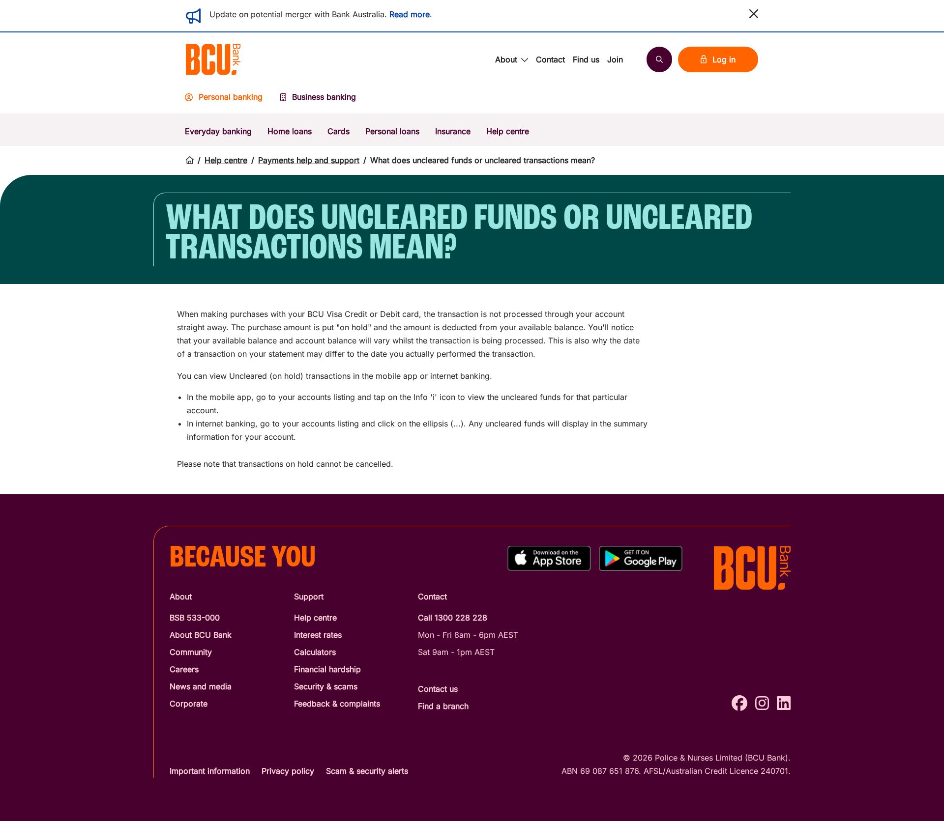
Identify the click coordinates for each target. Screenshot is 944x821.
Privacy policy (288, 771)
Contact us (438, 689)
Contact (550, 59)
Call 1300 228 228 (452, 618)
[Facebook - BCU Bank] (739, 703)
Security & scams (325, 686)
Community (191, 652)
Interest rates (318, 635)
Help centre (507, 131)
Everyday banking (218, 131)
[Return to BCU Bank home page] (213, 59)
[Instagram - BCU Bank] (762, 703)
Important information (210, 771)
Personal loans (392, 131)
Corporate (188, 703)
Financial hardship (327, 669)
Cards (338, 131)
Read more (409, 14)
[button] (753, 14)
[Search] (659, 59)
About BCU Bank (201, 635)
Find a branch (443, 706)
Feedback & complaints (337, 703)
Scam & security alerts (367, 771)
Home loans (289, 131)
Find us (586, 59)
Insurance (453, 131)
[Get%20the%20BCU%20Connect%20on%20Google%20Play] (640, 558)
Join (615, 59)
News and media (201, 686)
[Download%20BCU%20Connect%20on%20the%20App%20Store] (549, 558)
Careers (184, 669)
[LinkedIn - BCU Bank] (784, 703)
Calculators (315, 652)
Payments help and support (308, 160)
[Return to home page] (190, 160)
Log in (724, 59)
